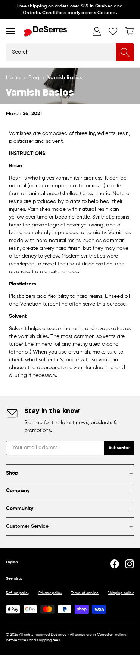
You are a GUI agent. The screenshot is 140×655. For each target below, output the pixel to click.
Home (13, 77)
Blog (33, 77)
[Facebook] (114, 563)
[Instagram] (129, 563)
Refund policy (17, 593)
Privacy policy (50, 593)
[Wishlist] (113, 31)
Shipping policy (121, 593)
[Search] (125, 52)
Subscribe (119, 448)
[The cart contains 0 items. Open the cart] (129, 31)
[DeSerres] (45, 31)
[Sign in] (96, 31)
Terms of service (85, 593)
